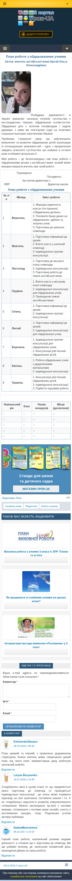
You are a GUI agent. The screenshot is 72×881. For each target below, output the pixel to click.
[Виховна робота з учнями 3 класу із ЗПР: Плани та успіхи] (36, 535)
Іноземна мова (13, 506)
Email (7, 713)
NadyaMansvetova (25, 827)
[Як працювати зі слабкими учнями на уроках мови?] (36, 581)
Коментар (10, 681)
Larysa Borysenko (25, 775)
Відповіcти (8, 769)
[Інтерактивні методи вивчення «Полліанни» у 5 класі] (36, 627)
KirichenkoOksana (25, 741)
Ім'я (6, 701)
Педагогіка (31, 506)
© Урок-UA (15, 865)
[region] (36, 458)
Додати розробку (38, 34)
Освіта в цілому (49, 506)
